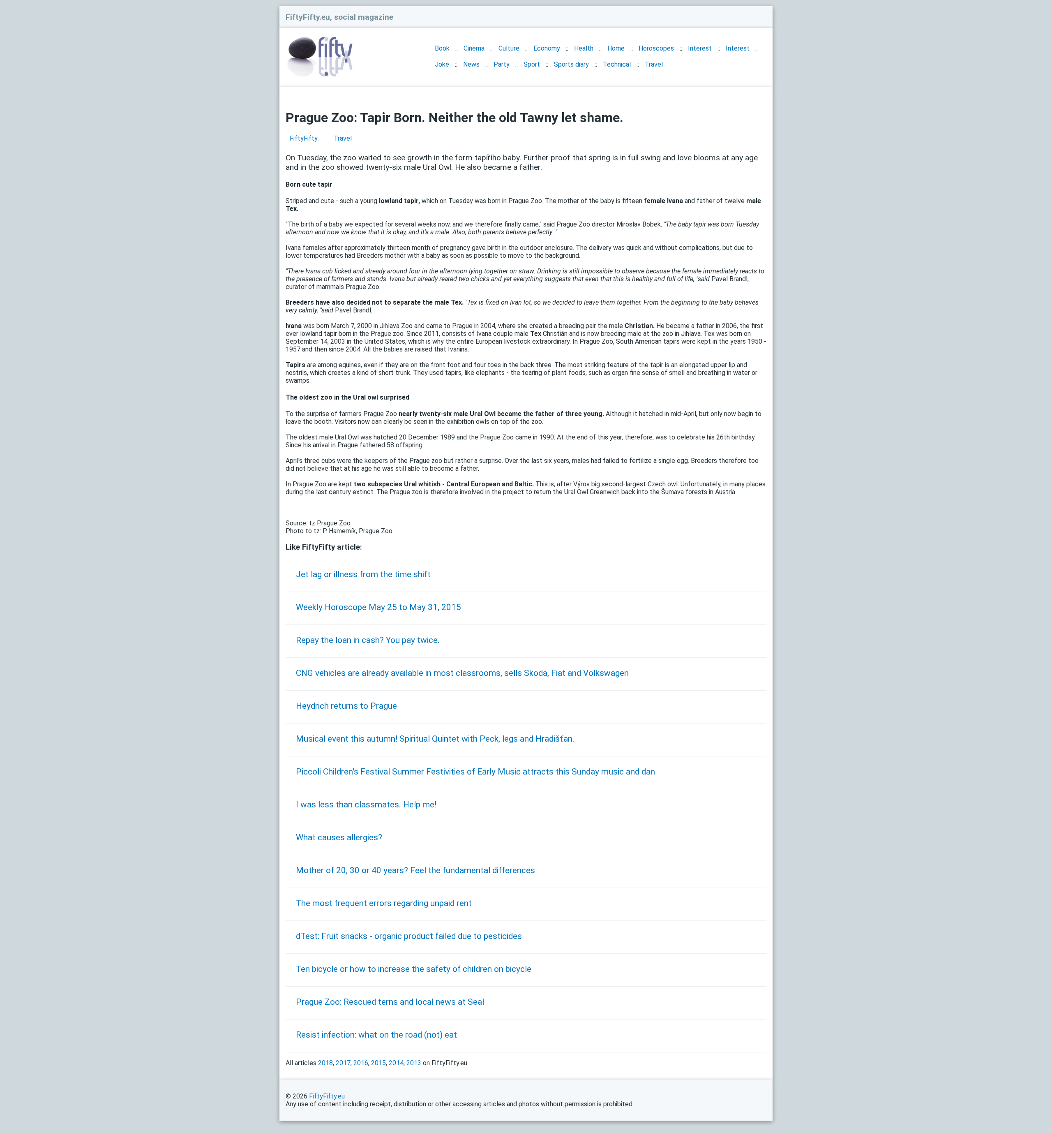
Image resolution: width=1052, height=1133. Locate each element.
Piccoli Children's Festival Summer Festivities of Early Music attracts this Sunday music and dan (475, 772)
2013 (413, 1063)
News (471, 64)
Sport (532, 64)
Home (616, 48)
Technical (617, 64)
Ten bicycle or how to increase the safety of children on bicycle (413, 969)
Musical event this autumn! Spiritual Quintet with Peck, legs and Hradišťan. (435, 739)
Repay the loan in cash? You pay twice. (368, 640)
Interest (700, 48)
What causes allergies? (339, 837)
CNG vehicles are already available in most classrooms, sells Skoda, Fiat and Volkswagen (462, 673)
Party (502, 64)
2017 (343, 1063)
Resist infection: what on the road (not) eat (376, 1035)
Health (583, 48)
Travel (654, 64)
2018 (325, 1063)
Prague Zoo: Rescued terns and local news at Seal (390, 1002)
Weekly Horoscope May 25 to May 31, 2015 (378, 607)
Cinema (474, 48)
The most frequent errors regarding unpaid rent (384, 903)
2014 (396, 1063)
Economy (546, 48)
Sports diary (571, 64)
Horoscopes (656, 48)
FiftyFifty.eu (327, 1096)
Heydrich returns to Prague (346, 706)
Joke (442, 64)
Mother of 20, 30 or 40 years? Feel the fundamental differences (415, 870)
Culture (508, 48)
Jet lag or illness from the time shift (363, 574)
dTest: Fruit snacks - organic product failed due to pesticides (409, 936)
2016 (360, 1063)
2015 (378, 1063)
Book (442, 48)
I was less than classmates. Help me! (366, 804)
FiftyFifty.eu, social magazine (339, 17)
